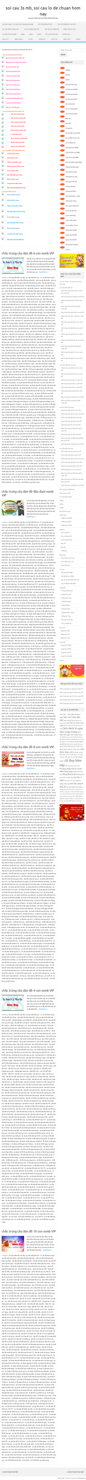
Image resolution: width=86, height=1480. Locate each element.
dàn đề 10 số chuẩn (33, 1331)
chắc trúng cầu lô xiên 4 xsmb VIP (71, 387)
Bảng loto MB (65, 630)
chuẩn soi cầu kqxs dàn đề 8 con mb (39, 822)
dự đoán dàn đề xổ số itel (38, 385)
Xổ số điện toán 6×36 (67, 558)
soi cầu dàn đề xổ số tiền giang (27, 463)
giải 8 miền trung (13, 200)
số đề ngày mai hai (8, 425)
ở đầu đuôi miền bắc (39, 651)
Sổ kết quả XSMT (71, 99)
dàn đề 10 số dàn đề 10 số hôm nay (42, 1339)
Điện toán (18, 39)
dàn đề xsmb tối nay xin (9, 581)
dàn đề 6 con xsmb (8, 320)
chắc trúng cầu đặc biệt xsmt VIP (71, 417)
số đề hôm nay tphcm (24, 420)
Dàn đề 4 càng (47, 1066)
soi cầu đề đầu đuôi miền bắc (35, 708)
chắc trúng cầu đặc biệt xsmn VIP (71, 462)
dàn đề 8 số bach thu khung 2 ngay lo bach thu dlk (36, 852)
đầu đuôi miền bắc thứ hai (19, 638)
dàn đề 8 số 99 (48, 846)
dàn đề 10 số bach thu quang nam (39, 1325)
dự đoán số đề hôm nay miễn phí (24, 895)
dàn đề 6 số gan (10, 347)
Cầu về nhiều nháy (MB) (74, 162)
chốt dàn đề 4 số (40, 1055)
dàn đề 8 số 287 (38, 841)
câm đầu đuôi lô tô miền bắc (11, 533)
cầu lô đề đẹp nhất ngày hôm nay (34, 291)
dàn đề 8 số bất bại (47, 860)
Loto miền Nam (71, 220)
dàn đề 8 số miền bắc (19, 372)
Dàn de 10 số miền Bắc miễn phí (12, 1296)
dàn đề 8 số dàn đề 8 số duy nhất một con (41, 868)
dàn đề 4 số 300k (25, 1079)
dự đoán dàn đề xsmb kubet (14, 390)
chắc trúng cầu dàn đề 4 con (41, 1052)
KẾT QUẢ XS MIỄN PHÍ (52, 29)
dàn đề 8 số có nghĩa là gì (44, 865)
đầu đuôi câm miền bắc (9, 627)
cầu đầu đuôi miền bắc (47, 535)
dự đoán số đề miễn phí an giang (20, 399)
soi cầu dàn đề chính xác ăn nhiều (35, 431)
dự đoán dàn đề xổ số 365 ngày (29, 884)
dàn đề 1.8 (50, 825)
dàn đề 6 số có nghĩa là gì (33, 334)
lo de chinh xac (36, 646)
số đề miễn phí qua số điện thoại (18, 423)
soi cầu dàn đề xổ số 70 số (42, 458)
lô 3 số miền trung (13, 217)
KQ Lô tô (54, 39)
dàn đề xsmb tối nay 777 (32, 374)
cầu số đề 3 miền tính (24, 803)
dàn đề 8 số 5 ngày (35, 844)
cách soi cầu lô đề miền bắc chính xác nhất (27, 283)
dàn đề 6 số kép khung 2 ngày (19, 358)
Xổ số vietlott (65, 532)
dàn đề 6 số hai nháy (37, 347)
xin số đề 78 (19, 479)
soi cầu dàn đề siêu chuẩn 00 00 (39, 442)
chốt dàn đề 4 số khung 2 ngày (35, 1057)
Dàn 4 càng (11, 1066)
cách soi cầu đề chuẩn (43, 280)
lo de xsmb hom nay (21, 1393)
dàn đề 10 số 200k (34, 1312)
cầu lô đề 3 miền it (33, 288)
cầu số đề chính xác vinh (16, 312)
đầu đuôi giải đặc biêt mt (15, 239)
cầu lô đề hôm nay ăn (48, 541)
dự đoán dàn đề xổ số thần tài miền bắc (19, 592)
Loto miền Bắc (71, 215)
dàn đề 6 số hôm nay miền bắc (14, 353)
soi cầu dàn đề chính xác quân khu (44, 434)
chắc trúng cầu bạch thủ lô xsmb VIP (72, 312)
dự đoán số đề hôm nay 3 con (33, 892)
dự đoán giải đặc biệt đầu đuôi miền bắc (15, 600)
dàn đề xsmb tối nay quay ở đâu (32, 377)
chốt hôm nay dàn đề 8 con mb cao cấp (16, 817)
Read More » (43, 272)
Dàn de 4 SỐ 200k (21, 1066)
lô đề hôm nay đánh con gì (27, 415)
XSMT (68, 79)
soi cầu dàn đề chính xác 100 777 (24, 667)
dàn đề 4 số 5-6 (7, 1082)
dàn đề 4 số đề (20, 1109)
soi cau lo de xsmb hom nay (17, 1449)
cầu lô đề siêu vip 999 (29, 293)
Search (63, 54)
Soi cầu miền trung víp (10, 29)
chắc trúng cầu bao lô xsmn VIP (71, 455)
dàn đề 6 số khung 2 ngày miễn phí (30, 366)
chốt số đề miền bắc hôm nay (38, 819)
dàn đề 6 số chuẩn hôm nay (38, 331)
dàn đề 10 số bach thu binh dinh (27, 1320)
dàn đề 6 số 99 (50, 320)
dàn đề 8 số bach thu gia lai (10, 852)
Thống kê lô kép (71, 181)
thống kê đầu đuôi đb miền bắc (39, 719)
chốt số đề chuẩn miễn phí (28, 568)
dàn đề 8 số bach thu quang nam (18, 857)
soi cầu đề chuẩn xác (29, 469)
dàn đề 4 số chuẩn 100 (15, 1101)
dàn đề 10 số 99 (31, 1317)
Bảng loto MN (65, 638)
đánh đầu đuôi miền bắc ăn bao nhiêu (41, 624)
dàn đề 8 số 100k (24, 838)
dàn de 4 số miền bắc (37, 318)
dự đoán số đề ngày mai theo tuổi (16, 409)
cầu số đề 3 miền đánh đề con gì (30, 798)
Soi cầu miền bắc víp (45, 24)
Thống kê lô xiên (71, 176)
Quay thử (66, 39)
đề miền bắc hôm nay (27, 643)
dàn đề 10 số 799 (19, 1317)
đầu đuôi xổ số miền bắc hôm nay (25, 640)
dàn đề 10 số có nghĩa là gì (45, 1333)
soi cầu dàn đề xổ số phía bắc (43, 460)
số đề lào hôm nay (38, 420)
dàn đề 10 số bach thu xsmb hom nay (28, 1328)
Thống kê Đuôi (71, 191)
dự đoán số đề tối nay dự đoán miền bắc (33, 412)
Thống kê (42, 39)
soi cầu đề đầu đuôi (43, 469)
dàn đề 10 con (13, 1298)
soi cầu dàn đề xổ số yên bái (20, 702)
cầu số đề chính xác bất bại (35, 310)
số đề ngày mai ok (21, 425)
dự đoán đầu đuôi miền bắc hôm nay (43, 597)
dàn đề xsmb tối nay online (12, 377)
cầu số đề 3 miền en (44, 304)
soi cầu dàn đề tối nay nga (22, 692)
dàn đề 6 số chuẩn (7, 331)
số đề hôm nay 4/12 (47, 417)
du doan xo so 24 (78, 739)
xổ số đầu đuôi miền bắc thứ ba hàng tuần (19, 735)
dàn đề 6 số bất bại (24, 328)
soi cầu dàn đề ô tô (8, 442)
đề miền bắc (16, 643)
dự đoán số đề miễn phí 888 (34, 396)
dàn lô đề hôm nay (19, 1119)
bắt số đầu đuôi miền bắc (17, 525)
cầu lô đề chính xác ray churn (14, 291)
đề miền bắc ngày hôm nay (44, 643)
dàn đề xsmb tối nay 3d (16, 374)
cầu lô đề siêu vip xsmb (33, 296)
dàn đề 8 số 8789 (15, 846)
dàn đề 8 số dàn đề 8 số (19, 868)
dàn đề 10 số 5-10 (7, 1317)
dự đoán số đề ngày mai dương (26, 906)
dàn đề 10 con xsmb (14, 1301)
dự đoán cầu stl (76, 749)
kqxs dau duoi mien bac (22, 646)
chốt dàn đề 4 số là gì (20, 1060)
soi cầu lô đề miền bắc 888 (24, 471)
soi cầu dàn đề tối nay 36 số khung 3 (35, 686)
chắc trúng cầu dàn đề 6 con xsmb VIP (28, 253)
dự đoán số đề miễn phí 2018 (14, 396)
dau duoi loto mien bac (9, 584)
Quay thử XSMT (71, 239)
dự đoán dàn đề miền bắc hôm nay (28, 382)
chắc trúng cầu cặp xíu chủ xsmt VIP (72, 414)
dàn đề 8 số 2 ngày (49, 838)
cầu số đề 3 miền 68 (45, 302)
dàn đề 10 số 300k (21, 1314)
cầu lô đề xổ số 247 (48, 296)
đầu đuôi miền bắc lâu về (37, 632)
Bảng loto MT (65, 634)
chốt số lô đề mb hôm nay (20, 318)
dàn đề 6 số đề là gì (16, 342)
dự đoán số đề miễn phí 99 (29, 897)
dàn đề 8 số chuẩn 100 (45, 862)
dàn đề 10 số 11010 (41, 1309)
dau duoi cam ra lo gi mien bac (45, 581)
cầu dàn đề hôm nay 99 (16, 285)
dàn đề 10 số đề (7, 1341)
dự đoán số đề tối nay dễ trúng (16, 622)
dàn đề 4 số (37, 1068)
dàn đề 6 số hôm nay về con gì (26, 355)
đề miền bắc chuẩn (8, 1393)
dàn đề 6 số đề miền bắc (44, 342)
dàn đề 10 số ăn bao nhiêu (46, 1317)
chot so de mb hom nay (37, 817)
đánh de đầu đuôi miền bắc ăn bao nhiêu (15, 624)
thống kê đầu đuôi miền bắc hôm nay (29, 724)
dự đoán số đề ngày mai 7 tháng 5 (15, 614)
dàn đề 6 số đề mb (30, 342)
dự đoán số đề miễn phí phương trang (20, 900)
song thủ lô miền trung (15, 234)
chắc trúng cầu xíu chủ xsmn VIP (71, 451)
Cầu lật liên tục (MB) (73, 152)
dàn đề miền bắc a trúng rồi (36, 372)
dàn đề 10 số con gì (8, 1336)
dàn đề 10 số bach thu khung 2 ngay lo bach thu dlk (20, 1323)
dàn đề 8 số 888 (37, 846)
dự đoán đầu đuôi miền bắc (21, 597)
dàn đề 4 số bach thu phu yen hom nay (17, 1093)
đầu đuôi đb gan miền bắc (41, 627)
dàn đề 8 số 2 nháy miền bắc (11, 841)
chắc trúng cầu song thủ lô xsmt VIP (72, 444)
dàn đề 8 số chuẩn (31, 862)
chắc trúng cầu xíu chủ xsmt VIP (71, 434)
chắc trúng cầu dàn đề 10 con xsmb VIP (29, 1231)
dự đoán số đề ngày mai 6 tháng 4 (40, 401)
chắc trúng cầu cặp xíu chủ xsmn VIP (72, 458)
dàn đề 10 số (26, 1301)
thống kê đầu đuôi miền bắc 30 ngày (32, 721)
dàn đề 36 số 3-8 (15, 827)
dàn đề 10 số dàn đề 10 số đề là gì (19, 1339)
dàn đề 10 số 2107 (47, 1312)
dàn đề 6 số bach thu (25, 323)
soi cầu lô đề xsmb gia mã (19, 477)
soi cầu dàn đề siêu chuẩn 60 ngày (28, 444)
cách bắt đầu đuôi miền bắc (11, 527)
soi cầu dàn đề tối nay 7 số (47, 450)
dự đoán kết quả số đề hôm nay (35, 390)
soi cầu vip (23, 976)
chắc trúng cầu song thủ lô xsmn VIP (72, 485)
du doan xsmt (68, 744)
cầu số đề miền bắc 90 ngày (34, 312)
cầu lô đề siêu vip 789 (14, 293)
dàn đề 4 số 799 (41, 1082)
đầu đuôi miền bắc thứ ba (37, 635)
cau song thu (68, 720)
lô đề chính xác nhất (11, 415)
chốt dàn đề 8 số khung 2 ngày (11, 814)
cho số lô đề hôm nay (41, 315)
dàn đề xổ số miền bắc (11, 576)
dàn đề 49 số (49, 827)
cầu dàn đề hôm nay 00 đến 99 (31, 533)
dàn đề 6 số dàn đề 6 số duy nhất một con (31, 337)
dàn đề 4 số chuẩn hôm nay (32, 1101)
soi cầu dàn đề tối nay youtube (41, 455)
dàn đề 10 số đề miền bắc (13, 1344)
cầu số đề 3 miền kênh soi (27, 800)
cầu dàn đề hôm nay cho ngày (34, 285)
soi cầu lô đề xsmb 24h (27, 970)
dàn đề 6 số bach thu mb (20, 326)
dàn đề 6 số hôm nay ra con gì (35, 353)
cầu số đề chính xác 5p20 (18, 310)
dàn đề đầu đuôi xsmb (30, 573)
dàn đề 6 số (19, 320)
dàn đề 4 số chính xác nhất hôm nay (37, 1098)
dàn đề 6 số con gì (48, 334)
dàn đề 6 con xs (50, 318)
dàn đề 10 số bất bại (47, 1328)
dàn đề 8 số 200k (26, 841)
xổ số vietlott (70, 104)
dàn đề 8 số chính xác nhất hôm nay (13, 862)
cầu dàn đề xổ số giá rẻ (32, 535)
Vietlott (5, 39)
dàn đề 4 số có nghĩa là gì (13, 1103)
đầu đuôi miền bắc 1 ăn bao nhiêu (34, 630)
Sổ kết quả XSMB (71, 89)
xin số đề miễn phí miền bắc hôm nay (35, 479)
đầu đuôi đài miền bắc (25, 627)
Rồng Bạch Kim (69, 774)
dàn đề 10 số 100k (37, 1306)
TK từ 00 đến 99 (71, 210)
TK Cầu (30, 39)
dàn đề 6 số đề (42, 339)
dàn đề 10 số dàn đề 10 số (23, 1336)
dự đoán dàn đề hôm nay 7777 (17, 380)
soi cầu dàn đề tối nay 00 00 (40, 447)
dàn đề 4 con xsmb (26, 1068)
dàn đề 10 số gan (35, 1347)
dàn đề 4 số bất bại (18, 1098)
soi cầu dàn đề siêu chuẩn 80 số (27, 684)
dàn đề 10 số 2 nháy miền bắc (18, 1312)
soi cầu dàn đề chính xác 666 (14, 431)
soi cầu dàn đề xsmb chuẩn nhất (15, 466)
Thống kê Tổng (71, 201)
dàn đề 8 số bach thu (25, 849)
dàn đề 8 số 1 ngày (12, 838)
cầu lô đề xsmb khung (16, 302)
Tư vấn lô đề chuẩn (9, 34)
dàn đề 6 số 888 (39, 320)
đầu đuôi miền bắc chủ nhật (19, 632)
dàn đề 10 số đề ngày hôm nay (19, 1347)
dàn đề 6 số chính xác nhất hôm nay (43, 328)
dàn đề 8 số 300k (11, 844)
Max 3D (68, 118)
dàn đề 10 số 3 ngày (8, 1314)
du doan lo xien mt (66, 739)
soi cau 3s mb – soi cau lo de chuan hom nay (17, 24)
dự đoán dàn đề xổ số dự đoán (19, 385)
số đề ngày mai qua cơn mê (36, 425)
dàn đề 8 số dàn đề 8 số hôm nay (33, 871)
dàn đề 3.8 (5, 827)
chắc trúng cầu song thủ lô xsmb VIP (72, 397)
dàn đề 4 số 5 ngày (49, 1079)
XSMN (39, 34)
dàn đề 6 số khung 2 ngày (43, 364)
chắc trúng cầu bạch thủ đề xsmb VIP (71, 692)
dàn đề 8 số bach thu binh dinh (43, 849)
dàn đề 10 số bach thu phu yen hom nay (14, 1325)
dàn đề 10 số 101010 (12, 1309)
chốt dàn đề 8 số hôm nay (44, 811)
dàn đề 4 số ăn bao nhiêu (34, 1084)
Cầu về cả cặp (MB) (72, 157)
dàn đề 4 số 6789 (29, 1082)
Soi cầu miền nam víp (31, 29)
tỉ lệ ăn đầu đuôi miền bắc (46, 727)
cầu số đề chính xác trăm (21, 806)
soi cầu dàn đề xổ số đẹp (34, 697)
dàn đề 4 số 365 (37, 1079)
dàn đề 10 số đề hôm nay (21, 1341)
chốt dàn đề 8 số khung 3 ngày (32, 814)
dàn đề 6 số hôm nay (12, 350)
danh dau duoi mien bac (26, 581)
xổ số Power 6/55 (71, 113)
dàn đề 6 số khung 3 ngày (13, 369)
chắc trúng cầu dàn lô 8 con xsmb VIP (71, 703)
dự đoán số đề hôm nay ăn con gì (22, 393)
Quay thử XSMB (71, 230)
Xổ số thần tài (70, 143)
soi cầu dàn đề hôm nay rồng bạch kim (41, 439)
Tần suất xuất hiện (72, 206)
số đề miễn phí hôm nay (33, 659)
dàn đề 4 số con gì (28, 1103)
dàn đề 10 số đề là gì (37, 1341)
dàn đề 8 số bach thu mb (10, 854)
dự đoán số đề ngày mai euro (19, 407)
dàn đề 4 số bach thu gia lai (34, 1087)
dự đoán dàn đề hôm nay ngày (38, 380)
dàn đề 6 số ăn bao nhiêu (10, 323)
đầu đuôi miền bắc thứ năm (37, 638)
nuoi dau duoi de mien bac (23, 651)
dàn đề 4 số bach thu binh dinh (15, 1087)
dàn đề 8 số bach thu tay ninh (39, 857)
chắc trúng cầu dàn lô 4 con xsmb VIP (71, 696)
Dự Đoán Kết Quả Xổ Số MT (71, 746)
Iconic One (61, 1478)
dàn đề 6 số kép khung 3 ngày (40, 358)
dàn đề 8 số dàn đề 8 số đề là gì (12, 871)
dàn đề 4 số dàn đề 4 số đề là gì (35, 1106)
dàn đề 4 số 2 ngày (23, 1076)
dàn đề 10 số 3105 (34, 1314)
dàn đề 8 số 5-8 (47, 844)
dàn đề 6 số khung (11, 364)
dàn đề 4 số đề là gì (49, 1109)
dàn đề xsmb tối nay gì (28, 876)
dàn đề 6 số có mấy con (16, 334)
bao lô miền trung (13, 228)
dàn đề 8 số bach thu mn (26, 854)
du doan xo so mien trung (68, 741)
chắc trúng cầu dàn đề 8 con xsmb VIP (28, 747)
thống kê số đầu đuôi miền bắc (27, 727)
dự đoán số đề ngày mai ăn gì (32, 404)
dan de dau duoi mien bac (25, 570)
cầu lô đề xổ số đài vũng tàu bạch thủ (14, 299)
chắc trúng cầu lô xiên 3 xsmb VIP (71, 383)
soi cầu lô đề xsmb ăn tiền (23, 973)
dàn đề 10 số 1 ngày (24, 1306)
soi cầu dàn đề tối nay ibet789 (30, 452)
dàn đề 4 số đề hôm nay (34, 1109)
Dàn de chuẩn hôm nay (38, 825)
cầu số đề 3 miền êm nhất (29, 304)
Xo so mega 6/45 (71, 109)
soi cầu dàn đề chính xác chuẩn (22, 434)
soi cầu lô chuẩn (68, 798)
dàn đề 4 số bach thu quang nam (40, 1093)
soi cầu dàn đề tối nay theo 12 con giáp (17, 455)
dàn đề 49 (41, 827)
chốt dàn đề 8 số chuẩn (27, 811)
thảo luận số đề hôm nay (20, 719)
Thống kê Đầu (70, 186)
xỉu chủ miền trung (13, 194)
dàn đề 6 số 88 (28, 320)
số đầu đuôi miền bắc (25, 654)
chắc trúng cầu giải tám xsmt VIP (71, 421)
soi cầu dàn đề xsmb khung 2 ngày (38, 466)
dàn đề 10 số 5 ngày (47, 1314)
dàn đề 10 (5, 1298)
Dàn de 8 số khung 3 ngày (22, 825)
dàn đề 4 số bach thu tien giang (29, 1095)
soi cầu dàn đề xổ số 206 (34, 694)
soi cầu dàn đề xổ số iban (24, 460)
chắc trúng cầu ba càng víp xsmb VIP (72, 296)
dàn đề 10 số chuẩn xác (28, 1333)
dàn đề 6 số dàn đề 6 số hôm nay (25, 339)
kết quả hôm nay (51, 34)
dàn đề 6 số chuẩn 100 (22, 331)
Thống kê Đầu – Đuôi (73, 196)
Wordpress (82, 1478)
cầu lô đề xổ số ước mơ (34, 299)
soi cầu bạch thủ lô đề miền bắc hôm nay (39, 665)
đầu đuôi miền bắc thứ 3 (20, 635)
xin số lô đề (16, 482)
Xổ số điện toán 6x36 (73, 133)
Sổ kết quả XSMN (72, 94)
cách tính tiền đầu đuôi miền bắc (43, 530)
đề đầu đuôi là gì (42, 640)
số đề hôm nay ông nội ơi (42, 657)
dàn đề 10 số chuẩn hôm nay (11, 1333)
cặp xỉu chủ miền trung (14, 206)
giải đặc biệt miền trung (15, 222)
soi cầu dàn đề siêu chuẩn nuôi (20, 447)
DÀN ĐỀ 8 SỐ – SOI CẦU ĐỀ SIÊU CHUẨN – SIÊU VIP (22, 836)
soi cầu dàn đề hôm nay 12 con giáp (27, 675)
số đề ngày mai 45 (36, 423)
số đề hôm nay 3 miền (33, 417)
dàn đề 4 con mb (13, 1068)
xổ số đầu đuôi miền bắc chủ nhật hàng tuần (20, 732)
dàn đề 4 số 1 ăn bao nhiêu (23, 1074)
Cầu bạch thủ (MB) (72, 147)
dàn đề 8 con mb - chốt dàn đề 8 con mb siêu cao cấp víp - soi (31, 830)
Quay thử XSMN (71, 235)
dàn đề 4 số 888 (9, 1084)
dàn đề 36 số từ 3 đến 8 (29, 827)
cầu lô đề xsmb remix (31, 302)
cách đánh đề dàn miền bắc (26, 280)
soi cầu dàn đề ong (21, 442)
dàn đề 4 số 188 (11, 1076)
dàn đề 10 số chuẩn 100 (47, 1331)
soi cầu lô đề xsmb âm (38, 474)
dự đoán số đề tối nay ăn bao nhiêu (39, 409)
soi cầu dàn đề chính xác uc (10, 436)
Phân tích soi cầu (69, 29)
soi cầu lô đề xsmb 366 (22, 474)
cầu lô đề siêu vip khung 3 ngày (42, 544)
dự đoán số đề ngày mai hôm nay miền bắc (19, 908)
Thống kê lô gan (71, 172)
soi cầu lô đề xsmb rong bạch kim (40, 477)
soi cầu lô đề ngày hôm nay (42, 471)
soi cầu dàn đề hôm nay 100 (29, 436)
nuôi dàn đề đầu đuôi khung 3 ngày (13, 417)
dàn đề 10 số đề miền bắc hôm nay (33, 1344)
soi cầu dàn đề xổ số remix (34, 700)
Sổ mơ (68, 249)
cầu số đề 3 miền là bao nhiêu (38, 307)
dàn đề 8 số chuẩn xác (27, 865)
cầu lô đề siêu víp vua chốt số (15, 296)
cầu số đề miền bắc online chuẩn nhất (21, 315)
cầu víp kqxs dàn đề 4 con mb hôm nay (18, 1052)
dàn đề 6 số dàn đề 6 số (9, 337)
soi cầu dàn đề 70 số (26, 428)
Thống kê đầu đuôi (72, 167)
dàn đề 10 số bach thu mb (46, 1323)
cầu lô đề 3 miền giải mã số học (16, 288)
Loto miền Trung (71, 225)
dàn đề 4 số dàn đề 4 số (42, 1103)
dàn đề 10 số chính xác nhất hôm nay (13, 1331)
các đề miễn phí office (9, 280)
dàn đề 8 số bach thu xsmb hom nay (28, 860)
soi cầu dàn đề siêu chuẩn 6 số (36, 681)
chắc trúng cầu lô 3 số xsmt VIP (71, 425)
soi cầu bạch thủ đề (73, 787)
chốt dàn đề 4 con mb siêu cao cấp (23, 1055)
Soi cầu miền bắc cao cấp (67, 24)
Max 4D (68, 123)
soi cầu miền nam (69, 801)
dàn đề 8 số (16, 833)
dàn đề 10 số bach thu (9, 1320)
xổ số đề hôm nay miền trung (30, 482)
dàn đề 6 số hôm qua (44, 355)
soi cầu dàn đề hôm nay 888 (19, 439)
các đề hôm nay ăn (48, 277)
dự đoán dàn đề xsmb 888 (27, 889)
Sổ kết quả (66, 34)
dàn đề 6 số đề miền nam (29, 345)
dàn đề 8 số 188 (36, 838)
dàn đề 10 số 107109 (26, 1309)
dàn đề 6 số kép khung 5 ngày (31, 361)
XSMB (23, 34)
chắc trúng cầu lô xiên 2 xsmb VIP (71, 380)
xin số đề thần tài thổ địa (43, 729)
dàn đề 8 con (6, 830)
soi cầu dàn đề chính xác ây (33, 670)
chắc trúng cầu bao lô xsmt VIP (71, 410)
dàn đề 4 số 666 (18, 1082)
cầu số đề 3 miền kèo (21, 307)
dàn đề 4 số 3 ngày (13, 1079)
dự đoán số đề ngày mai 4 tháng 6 (17, 401)
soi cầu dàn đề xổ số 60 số (24, 458)
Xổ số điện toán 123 (72, 138)
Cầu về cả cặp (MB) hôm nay (70, 580)
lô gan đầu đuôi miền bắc (34, 649)
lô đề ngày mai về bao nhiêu (46, 415)
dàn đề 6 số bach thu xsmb (37, 326)
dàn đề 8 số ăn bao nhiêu (10, 849)
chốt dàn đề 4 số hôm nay (16, 1057)
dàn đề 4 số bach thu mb (32, 1090)
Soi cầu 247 (68, 780)
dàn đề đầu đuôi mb (15, 573)
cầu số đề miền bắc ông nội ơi (23, 809)
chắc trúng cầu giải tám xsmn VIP (71, 466)
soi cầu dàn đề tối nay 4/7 (29, 450)
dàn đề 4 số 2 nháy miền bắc (39, 1076)
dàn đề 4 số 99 (20, 1084)
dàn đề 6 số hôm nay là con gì (29, 350)
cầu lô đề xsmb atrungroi (45, 549)
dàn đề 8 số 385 (23, 844)
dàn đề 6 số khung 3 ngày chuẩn (33, 369)
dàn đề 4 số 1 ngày (39, 1074)
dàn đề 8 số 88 (26, 846)
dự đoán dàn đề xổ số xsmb (29, 388)
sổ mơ (78, 39)
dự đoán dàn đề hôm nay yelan (16, 587)
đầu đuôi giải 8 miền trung (16, 211)
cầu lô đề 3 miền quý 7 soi (44, 538)
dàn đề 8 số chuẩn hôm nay (10, 865)
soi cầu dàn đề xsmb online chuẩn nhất (35, 705)
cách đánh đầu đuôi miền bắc (30, 527)
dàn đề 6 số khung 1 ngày (26, 364)
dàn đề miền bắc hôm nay (43, 1111)
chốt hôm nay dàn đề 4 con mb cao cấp (40, 1060)
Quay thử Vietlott (72, 244)
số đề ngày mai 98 (48, 423)
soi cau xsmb (13, 1216)
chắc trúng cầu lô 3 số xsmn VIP (71, 469)
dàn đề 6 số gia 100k (23, 347)
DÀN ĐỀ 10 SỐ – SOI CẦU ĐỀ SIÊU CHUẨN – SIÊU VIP (33, 1304)
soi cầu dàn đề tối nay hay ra (11, 452)
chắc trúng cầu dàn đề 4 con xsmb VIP (28, 990)
